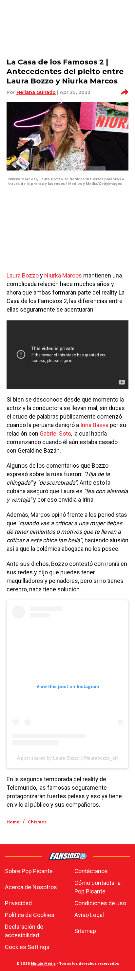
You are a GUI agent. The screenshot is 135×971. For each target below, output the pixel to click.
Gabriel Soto (55, 433)
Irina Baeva (94, 425)
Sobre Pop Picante (29, 871)
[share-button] (124, 92)
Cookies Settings (27, 947)
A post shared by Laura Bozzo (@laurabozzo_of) (67, 758)
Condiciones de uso (100, 903)
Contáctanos (91, 871)
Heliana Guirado (36, 92)
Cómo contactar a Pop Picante (97, 887)
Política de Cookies (29, 914)
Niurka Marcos (63, 275)
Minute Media (43, 964)
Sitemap (85, 930)
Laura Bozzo (23, 275)
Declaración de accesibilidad (24, 931)
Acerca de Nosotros (31, 887)
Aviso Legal (89, 914)
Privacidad (18, 903)
